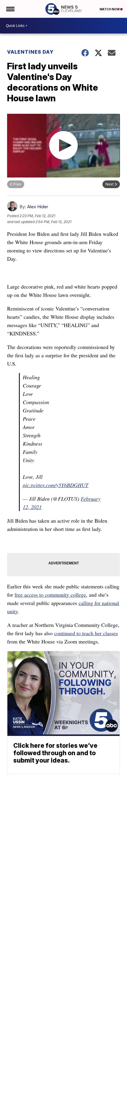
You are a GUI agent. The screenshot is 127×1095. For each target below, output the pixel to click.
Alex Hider (37, 206)
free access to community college (50, 594)
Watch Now (110, 9)
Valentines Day (30, 52)
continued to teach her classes (86, 633)
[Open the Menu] (9, 8)
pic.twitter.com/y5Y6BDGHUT (55, 485)
